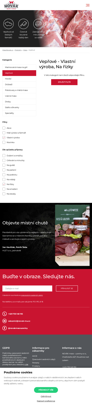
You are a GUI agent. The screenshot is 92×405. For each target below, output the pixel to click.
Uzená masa (10, 96)
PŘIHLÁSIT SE (67, 288)
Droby (8, 102)
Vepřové (32, 50)
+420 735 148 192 (15, 314)
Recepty (35, 363)
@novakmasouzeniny (18, 328)
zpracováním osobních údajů (32, 295)
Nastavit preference (46, 401)
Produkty (18, 50)
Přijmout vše (46, 390)
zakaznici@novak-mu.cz (19, 321)
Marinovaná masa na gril (16, 67)
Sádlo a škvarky (12, 107)
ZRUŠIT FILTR (64, 82)
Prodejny (36, 366)
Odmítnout (46, 396)
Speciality (9, 113)
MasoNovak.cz (7, 50)
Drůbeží (8, 84)
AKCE (34, 356)
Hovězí (8, 79)
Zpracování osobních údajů (43, 359)
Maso (25, 50)
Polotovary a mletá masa (16, 90)
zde (26, 364)
